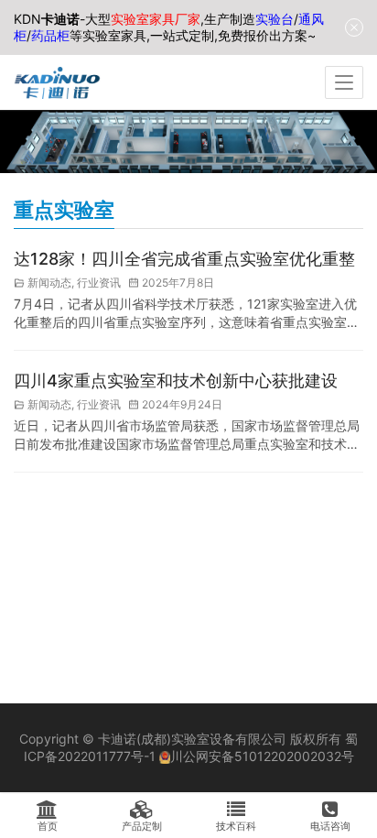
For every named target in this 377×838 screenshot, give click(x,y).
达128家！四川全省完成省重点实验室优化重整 (184, 258)
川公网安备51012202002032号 (262, 756)
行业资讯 (99, 282)
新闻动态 (49, 282)
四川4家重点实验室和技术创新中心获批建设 (176, 380)
